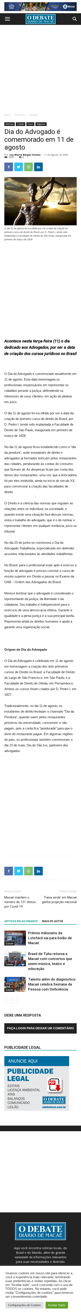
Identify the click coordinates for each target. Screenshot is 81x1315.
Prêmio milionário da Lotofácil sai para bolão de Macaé (50, 938)
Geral (30, 124)
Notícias (20, 115)
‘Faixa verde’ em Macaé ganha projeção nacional (59, 899)
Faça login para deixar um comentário (40, 1028)
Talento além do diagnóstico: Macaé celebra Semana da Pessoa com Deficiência (52, 984)
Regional (41, 124)
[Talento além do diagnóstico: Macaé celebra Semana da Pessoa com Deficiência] (15, 984)
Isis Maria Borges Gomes (25, 154)
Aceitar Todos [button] (56, 1305)
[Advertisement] (40, 67)
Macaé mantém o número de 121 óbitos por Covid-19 (20, 901)
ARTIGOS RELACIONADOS (21, 921)
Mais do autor (52, 921)
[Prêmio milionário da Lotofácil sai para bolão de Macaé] (15, 938)
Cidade (33, 115)
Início (7, 115)
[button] (75, 19)
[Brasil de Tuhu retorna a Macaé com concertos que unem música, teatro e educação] (15, 958)
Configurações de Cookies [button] (24, 1305)
